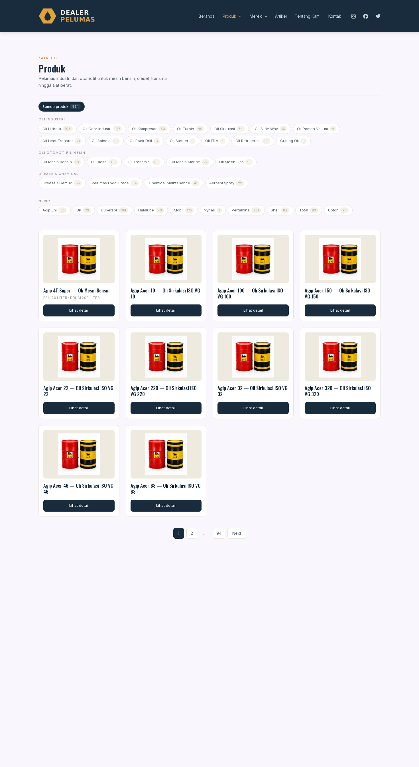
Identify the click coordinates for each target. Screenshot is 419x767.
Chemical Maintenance (173, 183)
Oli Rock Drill (144, 140)
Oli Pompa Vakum (315, 128)
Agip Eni (53, 210)
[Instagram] (353, 16)
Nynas (212, 210)
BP (83, 210)
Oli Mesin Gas (235, 162)
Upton (337, 210)
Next (236, 533)
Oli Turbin (189, 128)
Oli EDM (214, 140)
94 (218, 533)
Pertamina (245, 210)
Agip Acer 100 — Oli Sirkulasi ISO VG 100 (250, 293)
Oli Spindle (105, 140)
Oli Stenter (181, 140)
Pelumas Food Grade (114, 183)
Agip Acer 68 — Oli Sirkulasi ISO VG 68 (166, 488)
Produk (229, 16)
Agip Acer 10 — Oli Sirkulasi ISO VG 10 (165, 293)
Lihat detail (79, 310)
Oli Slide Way (270, 128)
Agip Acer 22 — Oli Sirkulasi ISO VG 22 (78, 390)
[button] (238, 16)
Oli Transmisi (143, 162)
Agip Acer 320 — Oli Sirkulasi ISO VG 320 (338, 390)
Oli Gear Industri (101, 128)
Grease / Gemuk (61, 183)
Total (307, 210)
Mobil (183, 210)
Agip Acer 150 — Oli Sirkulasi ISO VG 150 (337, 293)
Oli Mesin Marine (188, 162)
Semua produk (60, 106)
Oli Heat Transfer (61, 140)
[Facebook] (365, 16)
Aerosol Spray (225, 183)
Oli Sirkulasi (228, 128)
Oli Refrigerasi (251, 140)
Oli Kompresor (148, 128)
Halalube (150, 210)
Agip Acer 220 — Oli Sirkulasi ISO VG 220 (164, 390)
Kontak (334, 16)
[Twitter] (378, 16)
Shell (279, 210)
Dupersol (113, 210)
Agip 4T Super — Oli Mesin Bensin (76, 290)
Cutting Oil (292, 140)
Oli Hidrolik (56, 128)
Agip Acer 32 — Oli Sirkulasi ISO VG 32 (252, 390)
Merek (256, 16)
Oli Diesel (103, 162)
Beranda (207, 16)
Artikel (281, 16)
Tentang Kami (307, 16)
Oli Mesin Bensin (60, 162)
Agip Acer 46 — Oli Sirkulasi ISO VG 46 (78, 488)
